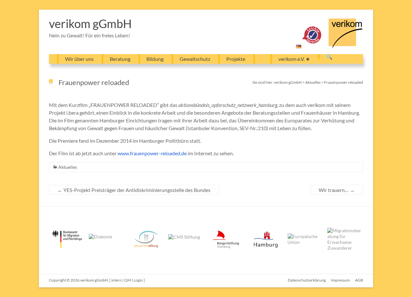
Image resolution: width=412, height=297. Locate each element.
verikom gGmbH (90, 23)
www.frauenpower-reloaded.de (152, 153)
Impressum (340, 280)
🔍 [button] (329, 56)
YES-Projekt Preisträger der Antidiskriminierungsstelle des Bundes (134, 190)
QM (127, 280)
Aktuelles (67, 167)
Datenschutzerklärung (307, 280)
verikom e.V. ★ (294, 59)
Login (138, 280)
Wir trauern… (337, 190)
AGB (359, 280)
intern (116, 280)
